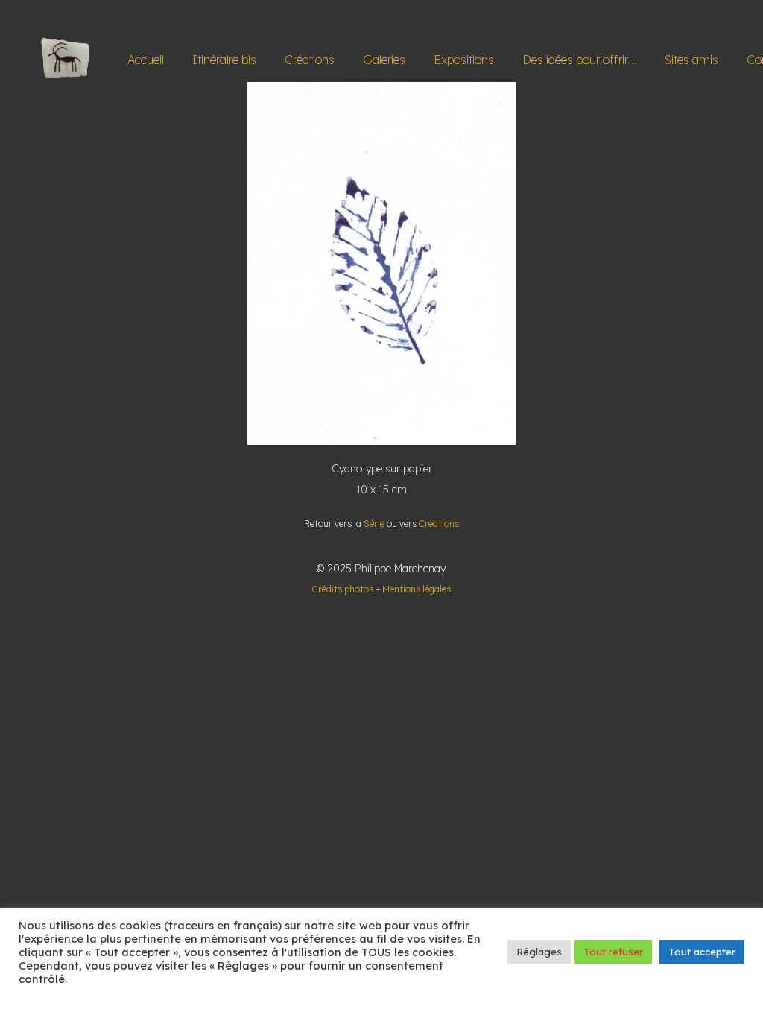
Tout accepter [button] (701, 952)
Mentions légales (416, 589)
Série (374, 523)
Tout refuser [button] (613, 952)
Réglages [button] (539, 952)
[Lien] (65, 59)
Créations (439, 523)
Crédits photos (342, 589)
